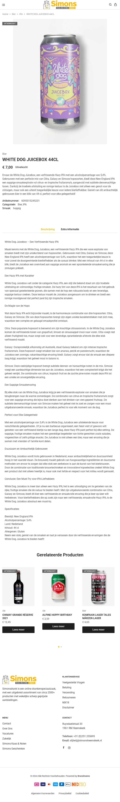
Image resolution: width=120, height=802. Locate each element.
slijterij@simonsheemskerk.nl (86, 740)
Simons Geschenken (13, 748)
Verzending (68, 692)
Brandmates (84, 776)
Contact (6, 723)
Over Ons (7, 728)
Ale (3, 610)
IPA (21, 14)
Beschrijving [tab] (48, 229)
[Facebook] (63, 748)
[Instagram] (69, 748)
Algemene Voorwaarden (42, 793)
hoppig (17, 208)
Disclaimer (68, 707)
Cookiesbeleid (82, 793)
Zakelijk (6, 738)
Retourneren (69, 697)
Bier (14, 14)
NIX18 (65, 702)
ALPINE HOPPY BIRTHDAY (57, 614)
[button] (58, 646)
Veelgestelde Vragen (73, 682)
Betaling (66, 687)
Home (5, 14)
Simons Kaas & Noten (14, 743)
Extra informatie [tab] (70, 229)
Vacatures (7, 733)
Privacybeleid (65, 793)
